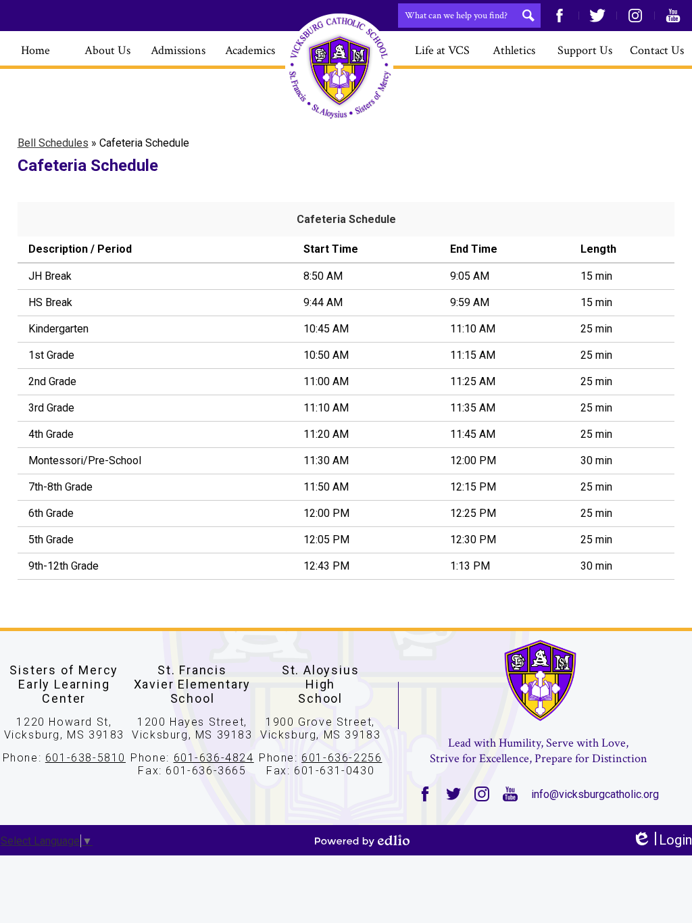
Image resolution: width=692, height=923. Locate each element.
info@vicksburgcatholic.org (595, 794)
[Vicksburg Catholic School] (339, 68)
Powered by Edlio (362, 840)
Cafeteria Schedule (346, 219)
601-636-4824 (214, 757)
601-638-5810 (85, 757)
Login (662, 840)
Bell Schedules (53, 142)
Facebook (559, 15)
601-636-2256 (341, 757)
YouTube (673, 15)
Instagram (635, 15)
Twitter (597, 15)
